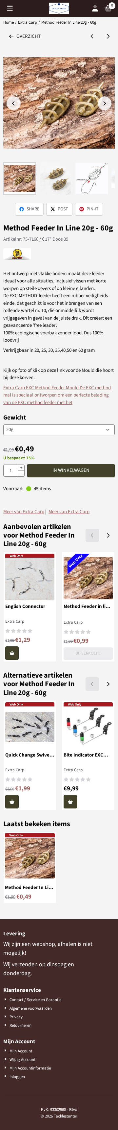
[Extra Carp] (17, 258)
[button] (9, 8)
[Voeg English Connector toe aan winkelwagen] (12, 653)
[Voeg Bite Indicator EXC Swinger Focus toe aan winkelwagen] (70, 801)
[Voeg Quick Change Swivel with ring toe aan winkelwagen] (12, 801)
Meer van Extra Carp (23, 511)
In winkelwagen (70, 470)
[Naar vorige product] (92, 36)
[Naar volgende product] (108, 36)
